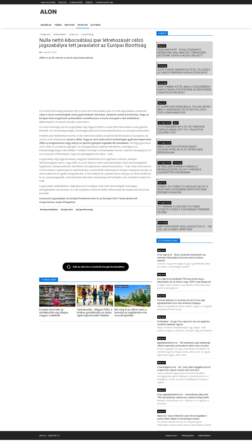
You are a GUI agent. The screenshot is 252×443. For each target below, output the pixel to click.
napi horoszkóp (48, 2)
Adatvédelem (204, 435)
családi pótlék (76, 2)
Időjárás (89, 2)
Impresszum (171, 435)
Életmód (95, 24)
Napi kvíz (62, 2)
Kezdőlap (46, 24)
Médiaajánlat (188, 435)
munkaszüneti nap (104, 2)
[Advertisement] (126, 85)
